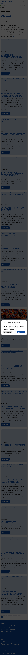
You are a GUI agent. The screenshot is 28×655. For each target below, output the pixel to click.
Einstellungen (7, 332)
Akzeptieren (21, 332)
